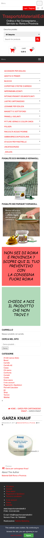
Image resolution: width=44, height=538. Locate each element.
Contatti (7, 375)
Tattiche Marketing (22, 521)
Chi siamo (7, 370)
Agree (28, 535)
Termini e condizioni (14, 496)
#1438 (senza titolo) (11, 358)
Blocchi (8, 81)
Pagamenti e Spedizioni (13, 385)
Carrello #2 (8, 365)
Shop (6, 392)
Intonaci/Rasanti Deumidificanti (19, 96)
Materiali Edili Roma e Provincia (26, 423)
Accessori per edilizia (15, 71)
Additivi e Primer (12, 76)
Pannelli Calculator (11, 387)
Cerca (5, 348)
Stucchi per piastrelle (15, 141)
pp (5, 390)
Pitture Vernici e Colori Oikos (18, 121)
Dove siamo (8, 380)
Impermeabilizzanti (13, 91)
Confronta (7, 372)
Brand (6, 360)
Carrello (7, 363)
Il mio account (9, 382)
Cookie (6, 377)
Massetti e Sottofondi (15, 111)
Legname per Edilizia (14, 106)
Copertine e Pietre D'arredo (18, 86)
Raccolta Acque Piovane (16, 131)
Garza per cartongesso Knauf (17, 467)
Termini (6, 395)
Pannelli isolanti (12, 116)
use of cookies (16, 535)
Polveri (7, 126)
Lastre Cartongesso (14, 101)
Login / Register (29, 8)
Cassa (6, 367)
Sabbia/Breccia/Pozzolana (16, 136)
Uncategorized (11, 147)
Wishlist (7, 397)
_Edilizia (8, 152)
